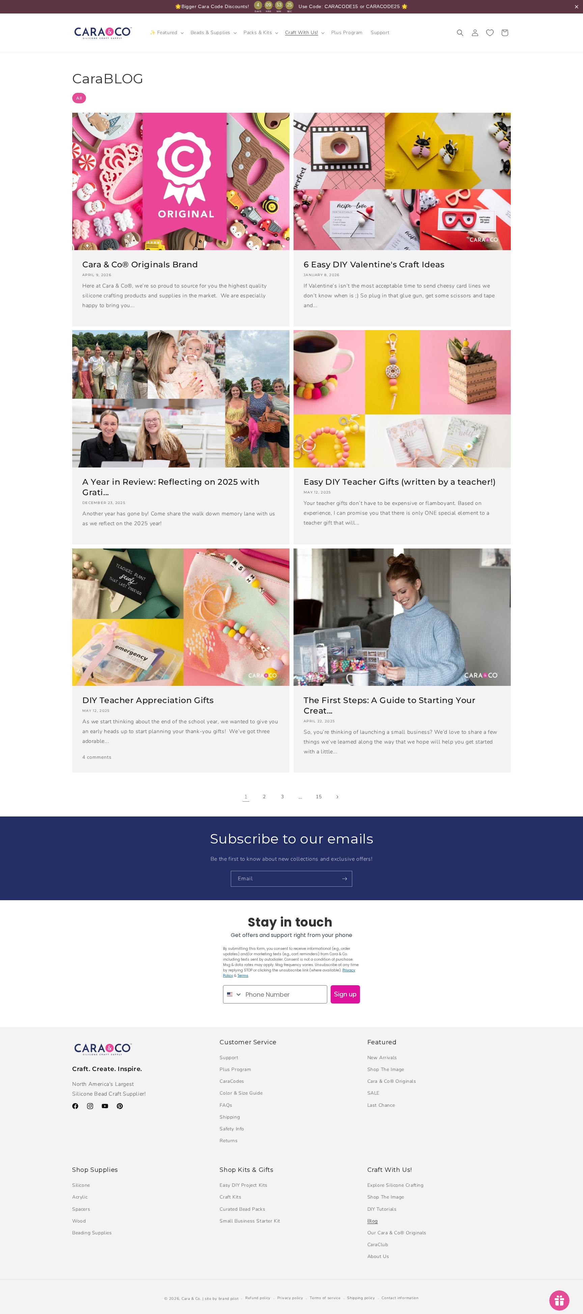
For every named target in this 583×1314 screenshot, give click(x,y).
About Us (378, 1256)
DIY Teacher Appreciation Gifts (148, 700)
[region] (291, 7)
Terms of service (325, 1297)
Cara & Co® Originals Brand (140, 264)
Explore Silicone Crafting (395, 1185)
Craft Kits (230, 1197)
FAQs (226, 1105)
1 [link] (246, 797)
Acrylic (79, 1197)
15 (319, 797)
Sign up (345, 994)
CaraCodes (232, 1081)
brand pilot (229, 1298)
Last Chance (381, 1105)
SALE (373, 1093)
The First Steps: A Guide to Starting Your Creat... (390, 705)
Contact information (400, 1297)
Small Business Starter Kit (250, 1221)
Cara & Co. (191, 1298)
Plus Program (235, 1069)
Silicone (81, 1185)
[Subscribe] (344, 879)
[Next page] (337, 796)
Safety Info (232, 1129)
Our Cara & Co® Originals (396, 1233)
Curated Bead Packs (242, 1209)
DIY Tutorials (382, 1209)
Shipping (230, 1117)
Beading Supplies (92, 1233)
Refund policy (258, 1297)
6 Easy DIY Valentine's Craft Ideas (374, 264)
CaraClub (377, 1244)
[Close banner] (577, 7)
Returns (229, 1140)
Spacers (81, 1209)
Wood (79, 1221)
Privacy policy (290, 1297)
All (79, 98)
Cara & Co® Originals (391, 1081)
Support (229, 1057)
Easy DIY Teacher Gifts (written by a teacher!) (400, 482)
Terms (243, 975)
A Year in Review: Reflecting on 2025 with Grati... (171, 487)
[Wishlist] (489, 32)
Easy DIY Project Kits (244, 1185)
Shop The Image (385, 1069)
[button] (166, 33)
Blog (372, 1221)
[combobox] (232, 994)
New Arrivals (382, 1057)
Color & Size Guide (241, 1093)
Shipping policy (361, 1297)
